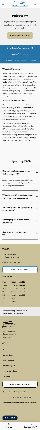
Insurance (6, 376)
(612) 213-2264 (23, 54)
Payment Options (9, 371)
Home (4, 350)
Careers (27, 402)
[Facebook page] (3, 343)
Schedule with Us (20, 35)
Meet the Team (8, 360)
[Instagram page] (8, 343)
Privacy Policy (7, 402)
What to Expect (8, 366)
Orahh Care (33, 402)
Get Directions (20, 270)
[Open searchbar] (35, 4)
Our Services (7, 355)
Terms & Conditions (18, 402)
